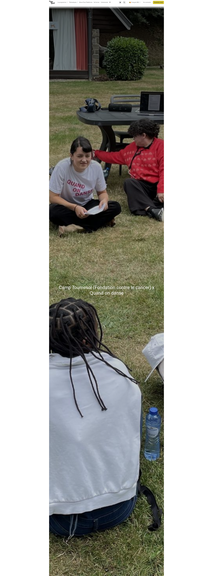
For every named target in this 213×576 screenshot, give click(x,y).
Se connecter (147, 2)
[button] (124, 2)
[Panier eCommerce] (120, 2)
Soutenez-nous (158, 2)
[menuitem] (62, 2)
